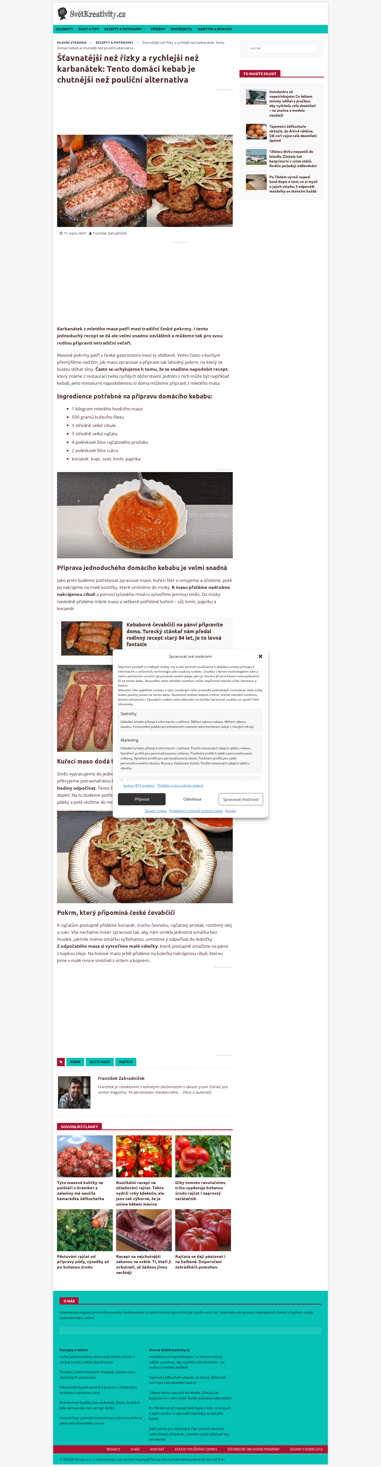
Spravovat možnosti (241, 799)
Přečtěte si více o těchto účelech (180, 785)
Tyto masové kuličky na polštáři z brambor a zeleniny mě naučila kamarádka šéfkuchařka (80, 1190)
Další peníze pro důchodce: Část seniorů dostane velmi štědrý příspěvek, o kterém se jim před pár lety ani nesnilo (189, 1434)
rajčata (125, 1062)
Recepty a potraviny (123, 29)
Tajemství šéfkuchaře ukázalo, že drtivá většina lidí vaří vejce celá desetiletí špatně (293, 133)
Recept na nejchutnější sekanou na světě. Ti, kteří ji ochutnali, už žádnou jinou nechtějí (143, 1264)
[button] (260, 656)
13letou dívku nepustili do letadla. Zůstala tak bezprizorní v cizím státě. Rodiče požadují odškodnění (293, 158)
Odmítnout (192, 799)
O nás (135, 1449)
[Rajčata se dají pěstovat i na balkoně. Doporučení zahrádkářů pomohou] (203, 1230)
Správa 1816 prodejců (139, 785)
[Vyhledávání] (282, 48)
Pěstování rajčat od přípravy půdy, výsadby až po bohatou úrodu (83, 1262)
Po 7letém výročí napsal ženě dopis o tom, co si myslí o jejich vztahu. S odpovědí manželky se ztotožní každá (293, 183)
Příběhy (158, 29)
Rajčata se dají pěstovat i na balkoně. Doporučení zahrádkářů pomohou (200, 1262)
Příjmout (142, 799)
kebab (75, 1062)
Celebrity (64, 29)
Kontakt (230, 811)
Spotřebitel (181, 29)
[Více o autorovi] (196, 1092)
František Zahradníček (121, 1078)
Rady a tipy (89, 29)
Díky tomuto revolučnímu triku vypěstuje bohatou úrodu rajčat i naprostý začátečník (200, 1190)
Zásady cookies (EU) (306, 1449)
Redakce (113, 1449)
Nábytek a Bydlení (215, 29)
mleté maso (100, 1062)
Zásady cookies (156, 811)
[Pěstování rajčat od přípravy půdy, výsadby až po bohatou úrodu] (85, 1230)
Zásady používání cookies (196, 1449)
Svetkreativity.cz (135, 1312)
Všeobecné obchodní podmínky (254, 1449)
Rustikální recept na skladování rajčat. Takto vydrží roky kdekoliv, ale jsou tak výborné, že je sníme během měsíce (140, 1193)
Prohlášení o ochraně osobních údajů (196, 811)
